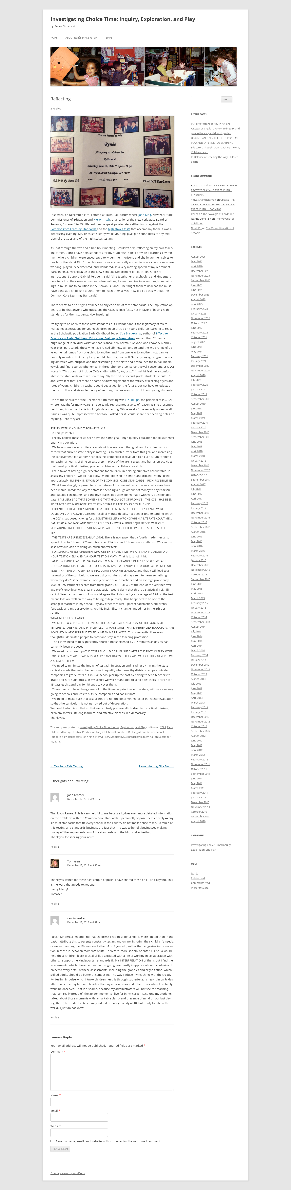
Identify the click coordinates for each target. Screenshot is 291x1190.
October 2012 (199, 726)
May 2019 (196, 413)
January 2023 (198, 313)
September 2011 (200, 773)
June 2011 (196, 778)
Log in (194, 873)
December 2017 (200, 465)
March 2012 (198, 754)
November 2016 (200, 517)
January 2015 (198, 607)
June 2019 (196, 408)
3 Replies (55, 108)
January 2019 (198, 427)
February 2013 (199, 707)
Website (55, 1126)
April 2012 (197, 750)
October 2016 (199, 522)
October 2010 (199, 811)
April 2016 (197, 546)
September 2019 (200, 399)
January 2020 (198, 389)
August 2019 (198, 403)
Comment (58, 1051)
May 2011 (196, 783)
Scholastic (116, 737)
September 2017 (200, 479)
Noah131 (196, 228)
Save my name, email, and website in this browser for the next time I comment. (108, 1141)
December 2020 (200, 365)
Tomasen (73, 861)
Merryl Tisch (102, 219)
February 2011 (199, 792)
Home (54, 37)
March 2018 (198, 456)
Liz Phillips (132, 400)
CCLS (163, 727)
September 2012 (200, 731)
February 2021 (199, 356)
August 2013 (198, 679)
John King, (145, 215)
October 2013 (199, 674)
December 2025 (200, 271)
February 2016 (199, 555)
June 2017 (196, 494)
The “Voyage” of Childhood (218, 214)
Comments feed (200, 883)
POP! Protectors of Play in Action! (210, 124)
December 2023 (200, 294)
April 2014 (197, 645)
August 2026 (198, 256)
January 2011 (198, 797)
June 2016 (196, 536)
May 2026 (196, 261)
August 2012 (198, 736)
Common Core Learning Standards (73, 229)
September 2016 (200, 527)
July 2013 (196, 683)
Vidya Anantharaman (203, 199)
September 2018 (200, 437)
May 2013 (196, 693)
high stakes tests (119, 229)
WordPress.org (199, 887)
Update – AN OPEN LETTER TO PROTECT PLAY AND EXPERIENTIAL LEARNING (214, 190)
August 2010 (198, 821)
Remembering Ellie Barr (156, 766)
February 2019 (199, 422)
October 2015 (199, 574)
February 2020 (199, 384)
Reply (53, 846)
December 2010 (200, 802)
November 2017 (200, 470)
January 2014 (198, 660)
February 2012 (199, 759)
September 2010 (200, 816)
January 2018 (198, 460)
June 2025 (196, 285)
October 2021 (199, 337)
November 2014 (200, 612)
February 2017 (199, 503)
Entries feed (198, 878)
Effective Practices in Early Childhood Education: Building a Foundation (112, 732)
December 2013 (200, 664)
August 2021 (198, 342)
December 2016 (200, 513)
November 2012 (200, 721)
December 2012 (200, 717)
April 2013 (197, 698)
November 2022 (200, 318)
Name (55, 1095)
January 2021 (198, 361)
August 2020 (198, 375)
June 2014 (196, 636)
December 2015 (200, 565)
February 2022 (199, 332)
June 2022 (196, 328)
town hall (148, 737)
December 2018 (200, 432)
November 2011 (200, 764)
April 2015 (197, 593)
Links (109, 37)
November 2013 (200, 669)
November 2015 (200, 569)
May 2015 (196, 588)
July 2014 (196, 631)
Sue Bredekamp (130, 333)
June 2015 (196, 584)
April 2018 (197, 451)
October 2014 (199, 617)
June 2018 (196, 441)
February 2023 (199, 309)
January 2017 (198, 508)
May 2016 (196, 541)
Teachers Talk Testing (66, 766)
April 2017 (197, 498)
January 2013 (198, 712)
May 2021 (196, 351)
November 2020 (200, 370)
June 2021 (196, 346)
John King (88, 737)
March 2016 (198, 550)
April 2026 (197, 266)
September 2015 (200, 579)
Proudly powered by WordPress (67, 1173)
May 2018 (196, 446)
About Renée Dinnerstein (81, 37)
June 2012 (196, 740)
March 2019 (198, 418)
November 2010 (200, 807)
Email (55, 1111)
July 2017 (196, 489)
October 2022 (199, 323)
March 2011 (198, 788)
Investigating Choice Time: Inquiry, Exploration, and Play (122, 19)
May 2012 (196, 745)
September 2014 (200, 622)
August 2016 (198, 532)
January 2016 (198, 560)
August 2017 (198, 484)
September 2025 (200, 280)
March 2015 (198, 598)
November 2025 (200, 275)
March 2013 (198, 702)
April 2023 (197, 304)
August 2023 (198, 299)
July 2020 (196, 380)
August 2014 (198, 626)
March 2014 (198, 650)
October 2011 (199, 769)
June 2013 (196, 688)
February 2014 (199, 655)
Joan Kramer (75, 795)
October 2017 (199, 475)
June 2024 (196, 290)
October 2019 (199, 394)
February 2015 (199, 603)
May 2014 (196, 641)
